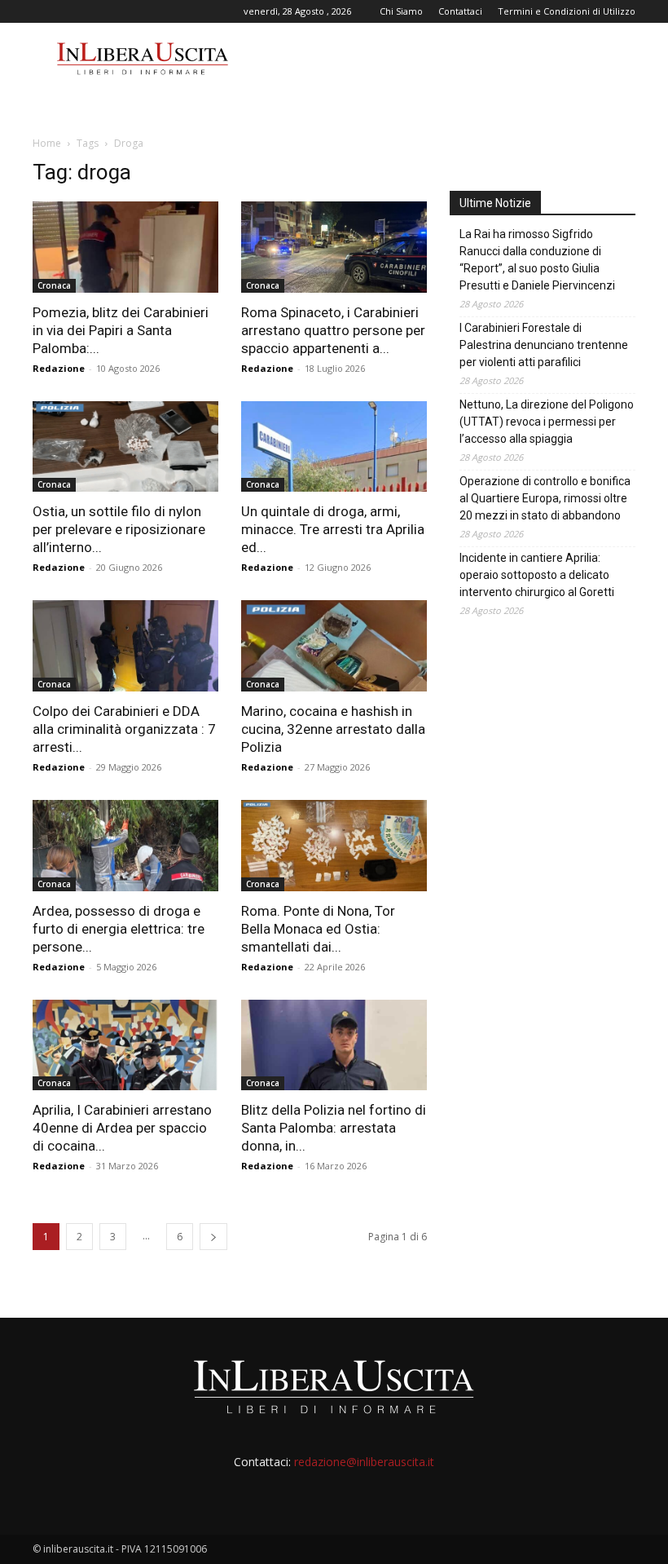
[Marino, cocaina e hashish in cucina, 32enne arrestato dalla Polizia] (334, 645)
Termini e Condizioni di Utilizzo (566, 11)
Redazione (59, 368)
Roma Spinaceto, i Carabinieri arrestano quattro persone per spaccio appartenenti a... (333, 330)
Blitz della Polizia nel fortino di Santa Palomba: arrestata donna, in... (333, 1128)
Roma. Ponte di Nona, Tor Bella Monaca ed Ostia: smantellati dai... (318, 929)
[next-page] (213, 1236)
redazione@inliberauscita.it (364, 1461)
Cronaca (54, 285)
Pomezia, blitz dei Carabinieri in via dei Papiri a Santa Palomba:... (121, 330)
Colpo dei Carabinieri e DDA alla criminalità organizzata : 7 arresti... (124, 729)
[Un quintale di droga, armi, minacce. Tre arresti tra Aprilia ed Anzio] (334, 447)
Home (47, 143)
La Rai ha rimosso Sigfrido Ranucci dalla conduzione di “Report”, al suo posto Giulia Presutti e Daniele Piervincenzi (537, 260)
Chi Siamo (401, 11)
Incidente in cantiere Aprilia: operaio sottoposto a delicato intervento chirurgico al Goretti (536, 575)
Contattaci (460, 11)
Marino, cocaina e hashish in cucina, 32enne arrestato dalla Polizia (333, 729)
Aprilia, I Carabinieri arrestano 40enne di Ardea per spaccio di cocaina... (122, 1128)
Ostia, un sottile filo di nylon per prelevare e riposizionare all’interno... (119, 529)
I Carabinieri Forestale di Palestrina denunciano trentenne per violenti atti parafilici (543, 345)
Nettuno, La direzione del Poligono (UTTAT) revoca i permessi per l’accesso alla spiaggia (546, 421)
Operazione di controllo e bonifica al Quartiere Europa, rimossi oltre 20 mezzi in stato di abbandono (545, 498)
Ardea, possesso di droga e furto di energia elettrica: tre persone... (118, 929)
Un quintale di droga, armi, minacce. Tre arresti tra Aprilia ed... (332, 529)
